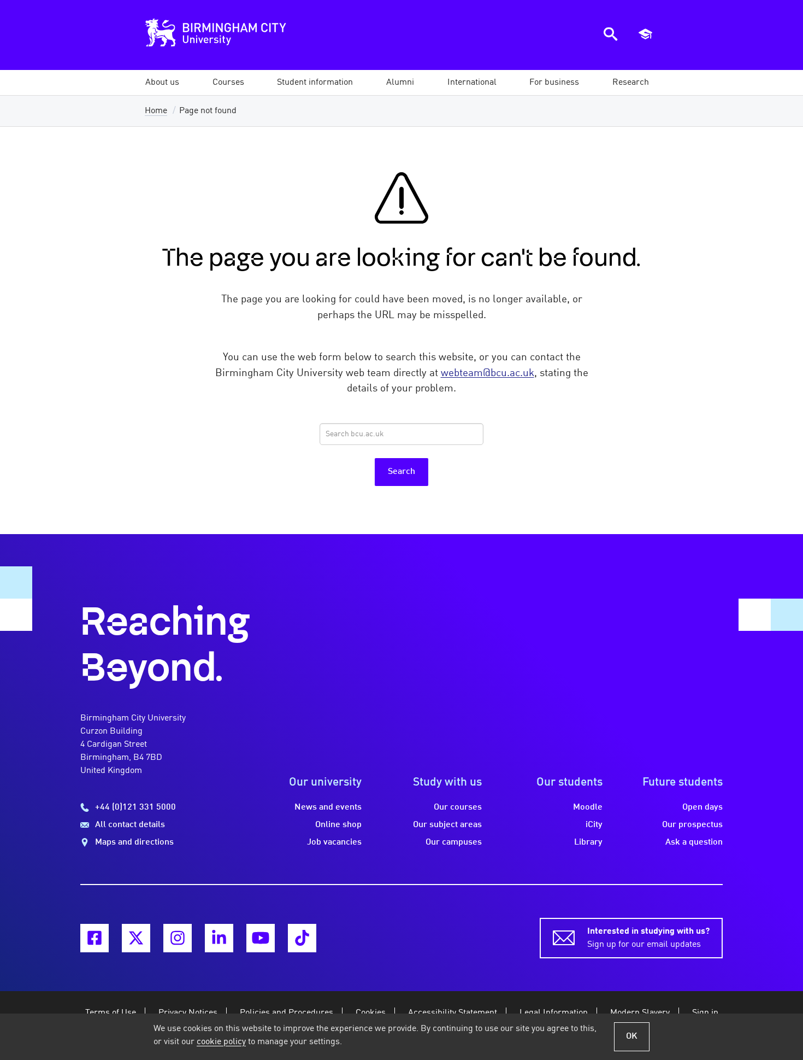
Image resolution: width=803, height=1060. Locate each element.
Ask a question (694, 842)
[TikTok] (302, 938)
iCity (594, 825)
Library (588, 842)
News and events (328, 807)
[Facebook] (94, 938)
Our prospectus (692, 825)
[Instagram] (177, 938)
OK (631, 1036)
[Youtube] (260, 938)
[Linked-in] (219, 938)
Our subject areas (447, 825)
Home (156, 111)
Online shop (338, 825)
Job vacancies (334, 842)
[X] (136, 938)
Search (401, 471)
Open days (702, 807)
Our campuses (454, 842)
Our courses (458, 807)
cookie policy (221, 1042)
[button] (162, 83)
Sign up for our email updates (648, 938)
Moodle (588, 807)
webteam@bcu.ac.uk (487, 373)
